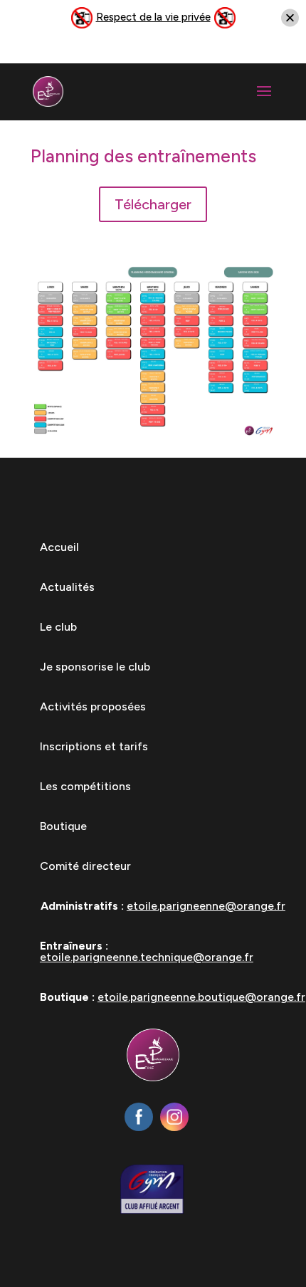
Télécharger (153, 204)
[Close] (290, 18)
